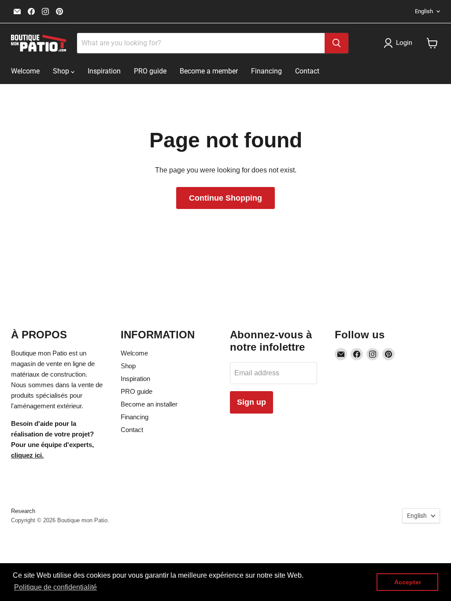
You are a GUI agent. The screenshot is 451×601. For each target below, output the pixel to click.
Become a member (209, 71)
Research (23, 511)
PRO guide (150, 71)
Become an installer (149, 404)
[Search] (336, 43)
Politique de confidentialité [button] (55, 587)
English (424, 11)
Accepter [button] (407, 582)
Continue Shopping (225, 198)
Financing (266, 71)
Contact (307, 71)
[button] (400, 43)
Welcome (25, 71)
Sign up (251, 402)
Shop (62, 71)
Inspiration (104, 71)
